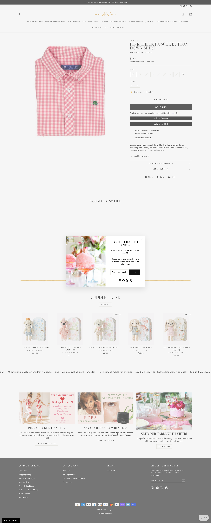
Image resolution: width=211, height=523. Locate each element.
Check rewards (11, 520)
